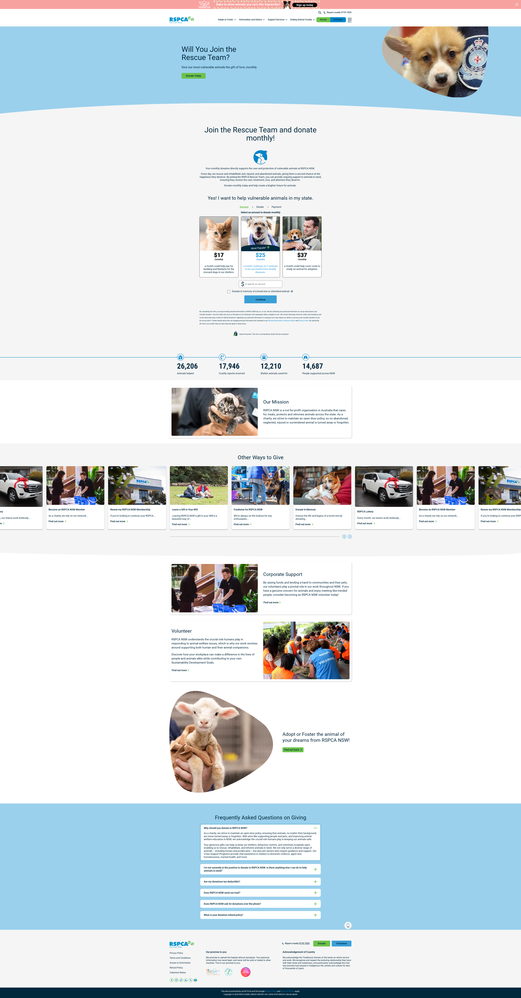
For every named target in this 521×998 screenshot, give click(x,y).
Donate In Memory (306, 509)
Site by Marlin (291, 994)
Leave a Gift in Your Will (185, 509)
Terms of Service (287, 991)
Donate (323, 19)
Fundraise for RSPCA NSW (248, 509)
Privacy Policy (271, 991)
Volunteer (338, 19)
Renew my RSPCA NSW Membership (130, 509)
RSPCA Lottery (365, 511)
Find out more (56, 521)
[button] (227, 20)
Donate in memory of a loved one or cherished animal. (261, 291)
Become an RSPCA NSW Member (67, 509)
